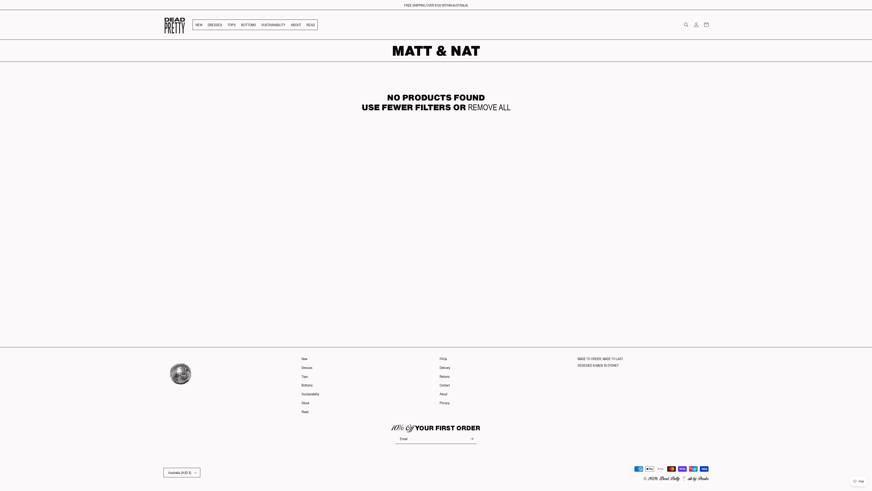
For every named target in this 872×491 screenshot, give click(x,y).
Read (305, 412)
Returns (445, 376)
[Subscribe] (472, 438)
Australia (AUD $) (179, 473)
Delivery (445, 368)
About (305, 403)
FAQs (443, 359)
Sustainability (310, 394)
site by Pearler (698, 479)
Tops (305, 376)
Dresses (307, 368)
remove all (489, 107)
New (304, 359)
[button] (686, 25)
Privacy (445, 403)
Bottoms (307, 385)
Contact (445, 385)
